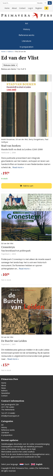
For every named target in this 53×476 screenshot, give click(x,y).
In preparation (26, 47)
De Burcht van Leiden (14, 341)
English (39, 464)
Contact (22, 8)
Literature (26, 41)
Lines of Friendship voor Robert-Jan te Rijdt (18, 449)
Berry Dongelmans (36, 139)
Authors (10, 52)
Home (7, 8)
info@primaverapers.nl (10, 416)
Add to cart (28, 185)
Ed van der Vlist (22, 139)
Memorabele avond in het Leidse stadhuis (18, 452)
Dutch (27, 464)
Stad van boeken (11, 145)
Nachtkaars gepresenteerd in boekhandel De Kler (20, 457)
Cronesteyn (8, 247)
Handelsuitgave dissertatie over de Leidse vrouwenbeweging (25, 444)
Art (26, 23)
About (14, 8)
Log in (30, 8)
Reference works (26, 35)
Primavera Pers (22, 468)
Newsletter (5, 393)
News (3, 388)
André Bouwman (8, 139)
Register (38, 8)
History (26, 29)
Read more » (18, 167)
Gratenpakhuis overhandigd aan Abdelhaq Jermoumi (22, 446)
